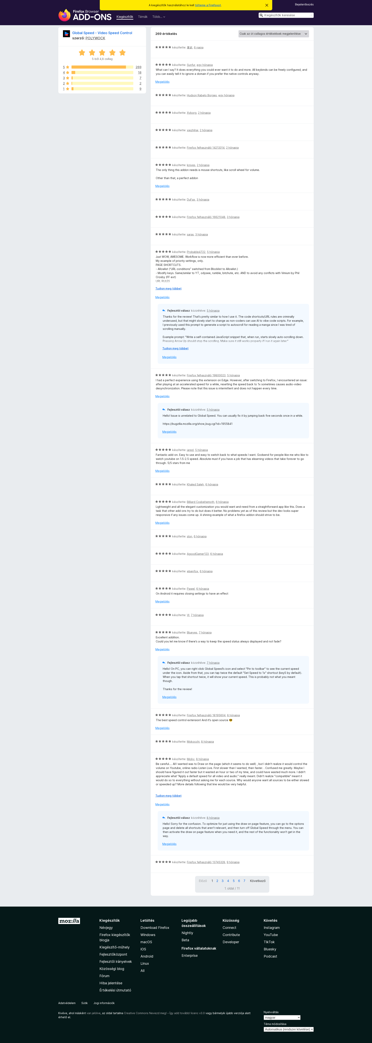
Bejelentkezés (304, 4)
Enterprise (190, 955)
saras (190, 234)
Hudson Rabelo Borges (202, 95)
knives (191, 165)
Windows (147, 935)
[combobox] (286, 15)
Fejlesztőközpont (113, 954)
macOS (146, 942)
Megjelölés (162, 81)
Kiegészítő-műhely (114, 947)
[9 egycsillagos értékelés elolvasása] (102, 88)
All (142, 971)
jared (190, 450)
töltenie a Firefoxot (208, 5)
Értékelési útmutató (115, 990)
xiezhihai (192, 130)
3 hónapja (203, 199)
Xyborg (191, 112)
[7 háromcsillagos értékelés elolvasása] (102, 77)
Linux (144, 963)
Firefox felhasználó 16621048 (206, 217)
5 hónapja (213, 251)
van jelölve (94, 1013)
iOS (143, 949)
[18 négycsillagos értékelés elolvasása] (102, 72)
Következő (258, 881)
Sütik (84, 1003)
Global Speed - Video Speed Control (102, 33)
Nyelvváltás (271, 1012)
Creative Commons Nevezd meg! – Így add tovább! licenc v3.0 (164, 1013)
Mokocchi (193, 741)
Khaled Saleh (195, 484)
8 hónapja (233, 715)
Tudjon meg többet (168, 288)
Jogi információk (104, 1003)
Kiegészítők (124, 17)
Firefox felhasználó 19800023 (206, 375)
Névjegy (106, 928)
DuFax (191, 199)
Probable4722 (196, 251)
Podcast (270, 956)
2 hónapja (204, 112)
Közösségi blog (111, 969)
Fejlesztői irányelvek (115, 961)
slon (189, 536)
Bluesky (270, 949)
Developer (231, 942)
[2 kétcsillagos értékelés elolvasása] (102, 83)
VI (188, 615)
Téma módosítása (275, 1024)
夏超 (189, 47)
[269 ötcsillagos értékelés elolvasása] (102, 67)
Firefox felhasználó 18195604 (206, 715)
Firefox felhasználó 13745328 (206, 862)
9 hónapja (233, 862)
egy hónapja (205, 64)
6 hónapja (211, 484)
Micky (191, 759)
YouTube (271, 935)
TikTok (269, 942)
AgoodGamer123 (198, 553)
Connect (229, 928)
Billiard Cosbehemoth (200, 501)
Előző (203, 881)
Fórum (104, 976)
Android (146, 956)
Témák (143, 17)
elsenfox (192, 571)
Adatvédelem (67, 1003)
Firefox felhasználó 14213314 (206, 147)
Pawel (191, 588)
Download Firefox (154, 928)
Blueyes (192, 632)
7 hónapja (197, 615)
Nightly (187, 933)
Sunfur (191, 64)
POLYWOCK (95, 38)
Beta (185, 940)
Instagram (272, 928)
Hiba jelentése (110, 983)
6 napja (198, 47)
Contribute (231, 935)
